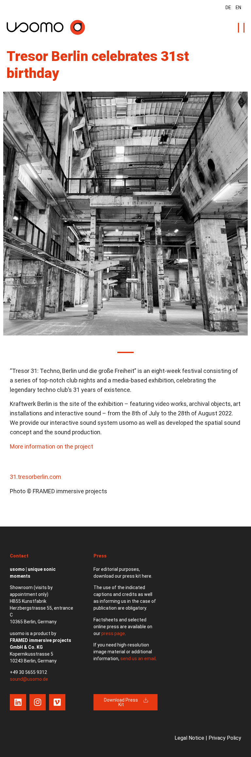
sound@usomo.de (29, 679)
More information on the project (51, 446)
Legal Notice (189, 738)
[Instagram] (37, 702)
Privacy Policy (225, 738)
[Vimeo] (57, 702)
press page (113, 633)
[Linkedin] (18, 702)
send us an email (138, 658)
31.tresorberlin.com (35, 476)
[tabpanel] (125, 213)
